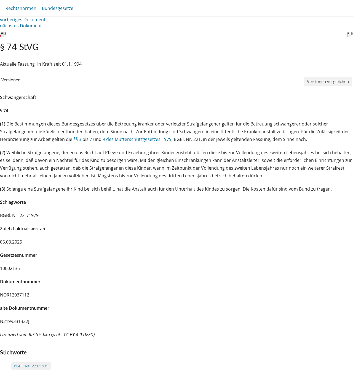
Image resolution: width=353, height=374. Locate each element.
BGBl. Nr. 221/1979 (31, 365)
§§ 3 (77, 139)
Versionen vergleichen (328, 81)
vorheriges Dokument (23, 20)
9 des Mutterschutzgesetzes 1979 (137, 139)
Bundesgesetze (57, 8)
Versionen (10, 79)
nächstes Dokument (21, 26)
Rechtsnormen (21, 8)
